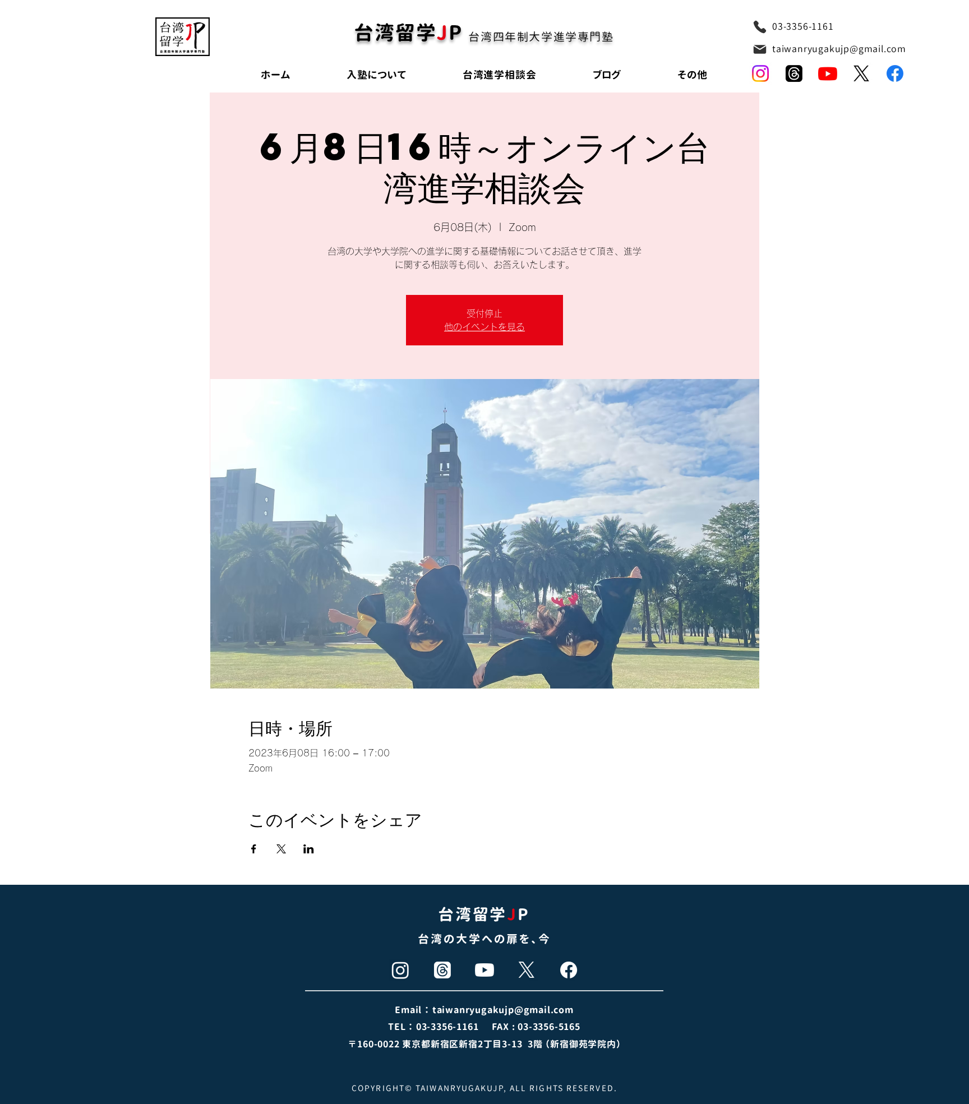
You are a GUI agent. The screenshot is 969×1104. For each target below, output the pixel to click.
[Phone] (760, 27)
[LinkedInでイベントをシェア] (308, 848)
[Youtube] (827, 73)
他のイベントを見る (484, 326)
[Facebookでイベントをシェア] (253, 848)
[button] (692, 74)
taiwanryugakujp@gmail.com (839, 49)
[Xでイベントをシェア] (281, 848)
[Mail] (760, 49)
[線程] (794, 73)
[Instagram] (760, 73)
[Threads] (442, 970)
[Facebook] (895, 73)
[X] (861, 73)
